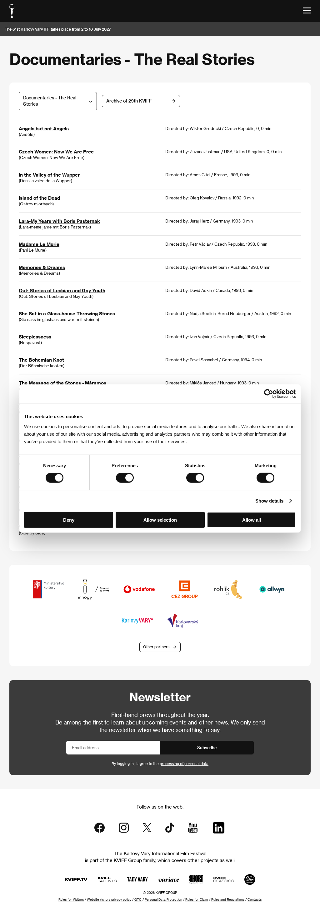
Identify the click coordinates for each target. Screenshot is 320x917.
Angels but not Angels (44, 128)
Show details (269, 501)
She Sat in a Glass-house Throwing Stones (67, 313)
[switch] (125, 478)
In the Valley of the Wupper (49, 175)
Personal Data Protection (163, 899)
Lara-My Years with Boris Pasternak (59, 221)
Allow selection (160, 519)
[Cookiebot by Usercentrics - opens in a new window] (268, 393)
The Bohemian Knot (41, 360)
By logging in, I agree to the (160, 763)
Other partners (156, 646)
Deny (68, 519)
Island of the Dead (39, 198)
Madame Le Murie (39, 244)
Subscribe (207, 747)
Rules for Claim (196, 899)
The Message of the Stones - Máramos (62, 383)
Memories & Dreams (42, 267)
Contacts (255, 899)
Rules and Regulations (227, 899)
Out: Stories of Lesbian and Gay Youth (62, 290)
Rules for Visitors (71, 899)
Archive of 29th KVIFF (129, 100)
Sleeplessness (35, 336)
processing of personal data (184, 763)
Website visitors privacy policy (109, 899)
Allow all (251, 519)
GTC (138, 899)
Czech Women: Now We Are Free (56, 151)
